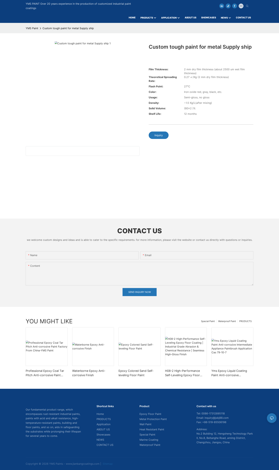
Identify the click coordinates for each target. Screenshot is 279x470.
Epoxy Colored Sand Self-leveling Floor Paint (136, 373)
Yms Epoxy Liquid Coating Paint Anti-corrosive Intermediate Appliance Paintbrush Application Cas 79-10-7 (229, 373)
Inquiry (159, 135)
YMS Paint (32, 28)
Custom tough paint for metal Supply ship (68, 28)
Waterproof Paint (227, 321)
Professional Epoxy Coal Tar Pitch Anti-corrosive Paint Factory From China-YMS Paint (45, 373)
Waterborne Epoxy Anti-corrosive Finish (88, 373)
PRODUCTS (245, 321)
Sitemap (107, 463)
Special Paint (208, 321)
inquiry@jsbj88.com (217, 417)
